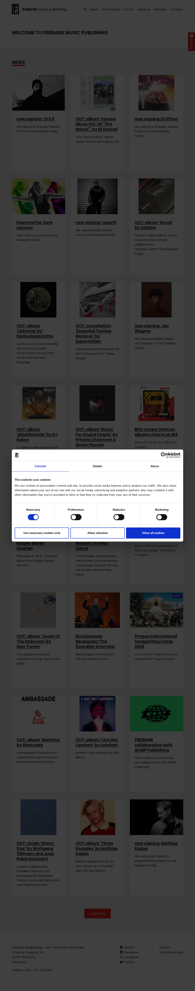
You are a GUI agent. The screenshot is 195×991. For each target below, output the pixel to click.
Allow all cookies (153, 532)
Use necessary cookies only (41, 532)
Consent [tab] (40, 466)
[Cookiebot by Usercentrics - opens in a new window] (163, 455)
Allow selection (97, 532)
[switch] (76, 517)
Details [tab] (97, 466)
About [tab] (154, 466)
